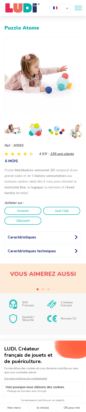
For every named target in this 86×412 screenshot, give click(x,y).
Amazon (23, 211)
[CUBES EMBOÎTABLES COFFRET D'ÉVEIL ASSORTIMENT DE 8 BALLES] (43, 285)
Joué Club (62, 211)
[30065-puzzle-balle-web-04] (43, 76)
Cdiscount (23, 220)
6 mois (11, 161)
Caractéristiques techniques (32, 251)
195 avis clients (62, 154)
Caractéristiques (22, 237)
